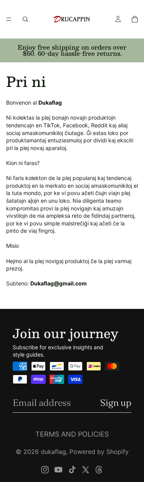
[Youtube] (58, 469)
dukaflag (53, 451)
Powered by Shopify (99, 451)
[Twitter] (85, 469)
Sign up (115, 402)
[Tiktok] (72, 469)
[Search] (25, 19)
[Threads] (99, 469)
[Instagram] (45, 469)
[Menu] (9, 19)
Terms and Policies (72, 434)
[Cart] (134, 19)
